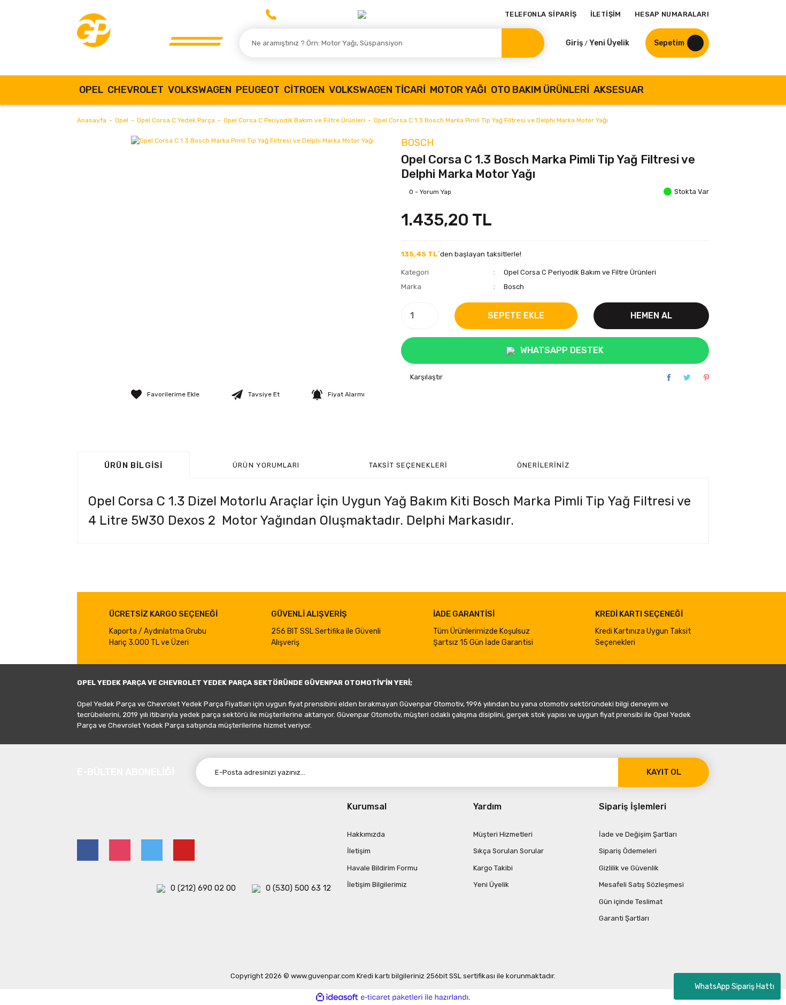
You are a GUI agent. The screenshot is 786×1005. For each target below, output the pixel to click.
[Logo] (150, 37)
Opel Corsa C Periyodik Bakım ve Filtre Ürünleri (580, 272)
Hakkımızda (366, 834)
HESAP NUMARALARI (672, 14)
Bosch (417, 143)
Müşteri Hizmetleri (503, 834)
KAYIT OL (663, 772)
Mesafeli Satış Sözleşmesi (641, 885)
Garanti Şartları (624, 918)
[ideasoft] (336, 997)
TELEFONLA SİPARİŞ (541, 14)
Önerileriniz (543, 465)
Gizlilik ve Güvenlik (629, 868)
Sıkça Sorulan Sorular (508, 851)
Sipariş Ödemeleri (628, 851)
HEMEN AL (651, 315)
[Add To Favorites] (165, 394)
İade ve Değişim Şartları (638, 834)
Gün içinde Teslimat (630, 902)
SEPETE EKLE (516, 315)
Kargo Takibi (493, 868)
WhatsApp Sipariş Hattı (734, 986)
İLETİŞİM (605, 14)
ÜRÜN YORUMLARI (266, 465)
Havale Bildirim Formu (382, 868)
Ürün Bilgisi (133, 465)
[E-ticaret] (391, 997)
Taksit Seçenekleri (408, 465)
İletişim (359, 851)
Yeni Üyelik (609, 43)
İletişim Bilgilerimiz (377, 885)
